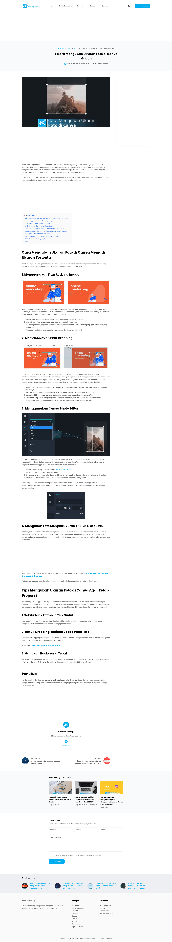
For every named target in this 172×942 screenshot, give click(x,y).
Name (53, 830)
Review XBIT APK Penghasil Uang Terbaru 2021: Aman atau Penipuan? (73, 885)
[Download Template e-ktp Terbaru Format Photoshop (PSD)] (90, 886)
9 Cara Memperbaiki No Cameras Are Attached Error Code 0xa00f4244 (84, 799)
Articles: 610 (66, 745)
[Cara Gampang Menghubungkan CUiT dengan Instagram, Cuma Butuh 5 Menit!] (111, 787)
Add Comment (56, 837)
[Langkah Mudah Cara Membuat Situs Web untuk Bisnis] (60, 787)
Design (92, 6)
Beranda (75, 905)
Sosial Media (76, 924)
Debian (75, 913)
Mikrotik (75, 911)
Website (104, 830)
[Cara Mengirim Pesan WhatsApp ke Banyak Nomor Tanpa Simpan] (123, 886)
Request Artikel (142, 6)
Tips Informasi (77, 926)
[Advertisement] (86, 27)
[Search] (129, 6)
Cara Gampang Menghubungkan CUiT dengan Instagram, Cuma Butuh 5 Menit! (111, 800)
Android (75, 921)
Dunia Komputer (65, 6)
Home (52, 6)
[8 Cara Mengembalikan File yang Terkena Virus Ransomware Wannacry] (25, 886)
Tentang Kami (105, 905)
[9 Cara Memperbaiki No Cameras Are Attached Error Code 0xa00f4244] (86, 787)
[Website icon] (66, 741)
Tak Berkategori (102, 64)
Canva (93, 64)
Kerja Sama (104, 911)
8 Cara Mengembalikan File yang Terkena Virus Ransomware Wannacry (40, 885)
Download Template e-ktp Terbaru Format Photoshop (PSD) (106, 885)
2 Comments (92, 805)
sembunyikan (31, 215)
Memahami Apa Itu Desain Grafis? (46, 645)
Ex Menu (105, 6)
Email (78, 830)
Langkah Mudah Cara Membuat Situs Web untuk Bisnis (60, 799)
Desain (74, 916)
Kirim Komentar (57, 861)
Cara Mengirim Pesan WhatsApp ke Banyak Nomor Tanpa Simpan (136, 885)
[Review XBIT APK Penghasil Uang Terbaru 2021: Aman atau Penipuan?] (58, 886)
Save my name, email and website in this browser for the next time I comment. (76, 855)
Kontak (103, 908)
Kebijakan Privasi (106, 913)
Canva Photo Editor (62, 470)
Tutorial (80, 6)
